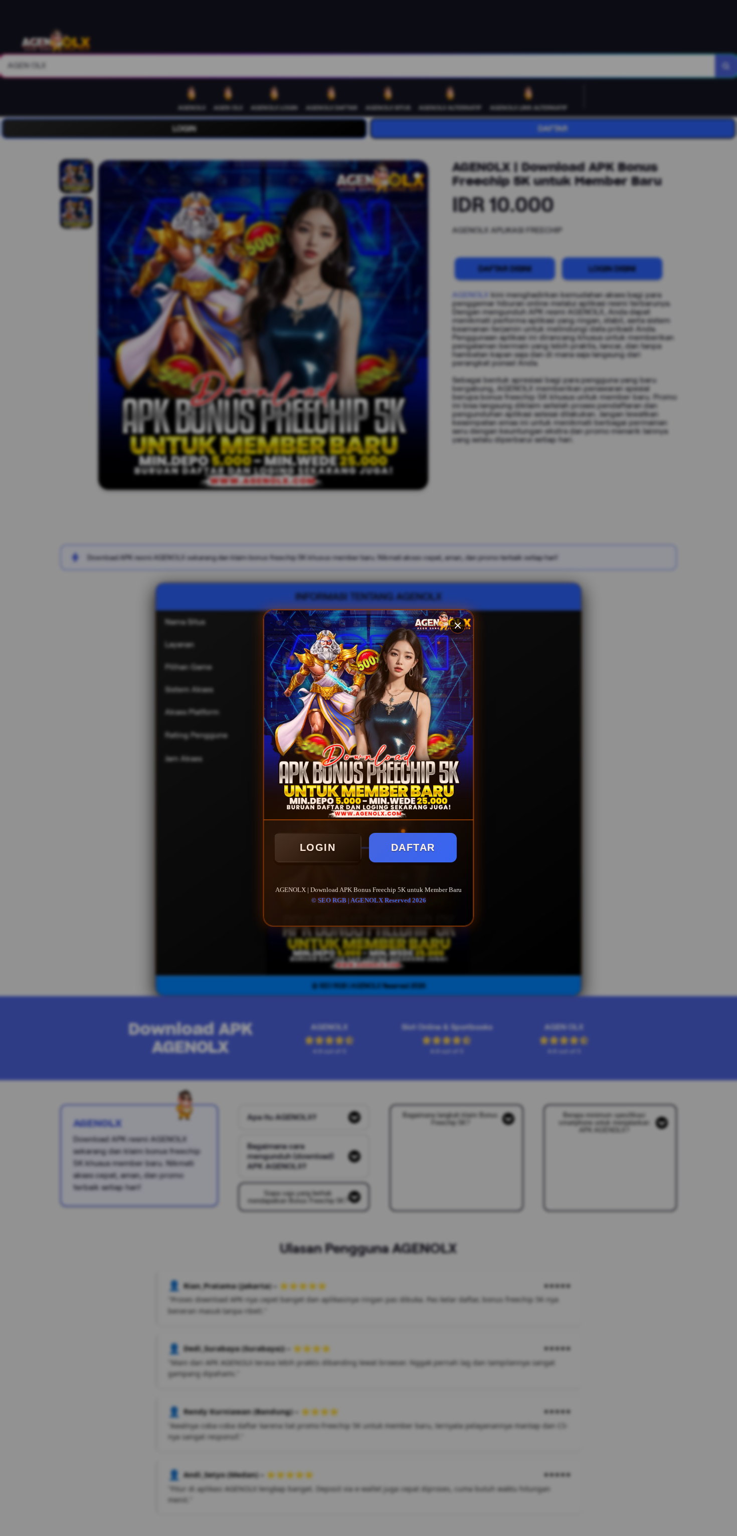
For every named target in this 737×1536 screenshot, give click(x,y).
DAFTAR (413, 847)
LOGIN (318, 847)
